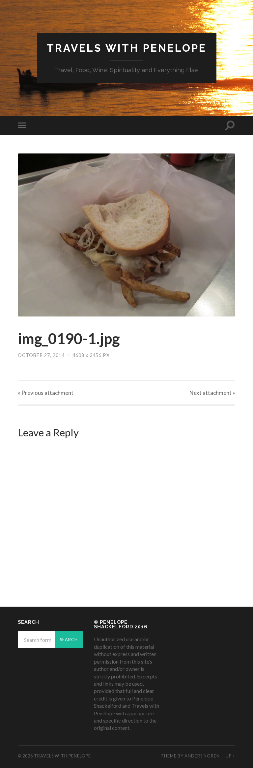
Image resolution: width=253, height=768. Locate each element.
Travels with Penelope (127, 48)
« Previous (45, 392)
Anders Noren (202, 755)
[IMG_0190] (126, 234)
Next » (212, 392)
